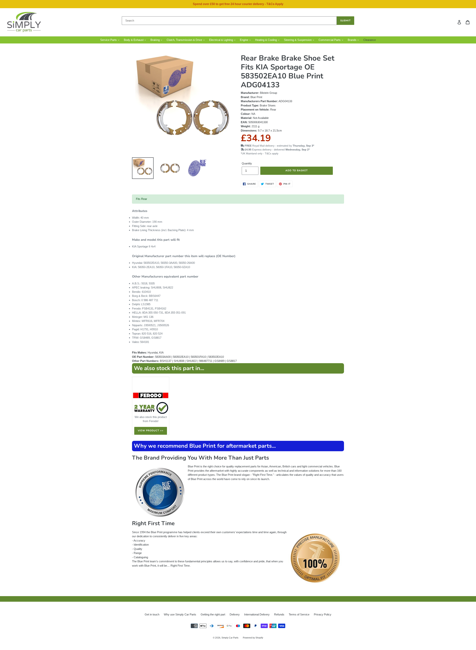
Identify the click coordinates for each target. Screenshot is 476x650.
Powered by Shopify (253, 637)
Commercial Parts (330, 39)
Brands (352, 39)
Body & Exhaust (134, 39)
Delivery (235, 614)
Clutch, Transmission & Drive (185, 39)
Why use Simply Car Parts (180, 614)
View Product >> (151, 430)
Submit (345, 20)
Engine (244, 39)
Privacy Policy (322, 614)
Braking (155, 39)
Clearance (369, 39)
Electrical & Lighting (221, 39)
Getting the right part (213, 614)
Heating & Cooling (266, 39)
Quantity (247, 163)
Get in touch (152, 614)
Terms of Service (299, 614)
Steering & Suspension (298, 39)
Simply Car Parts (229, 637)
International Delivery (257, 614)
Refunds (279, 614)
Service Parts (109, 39)
